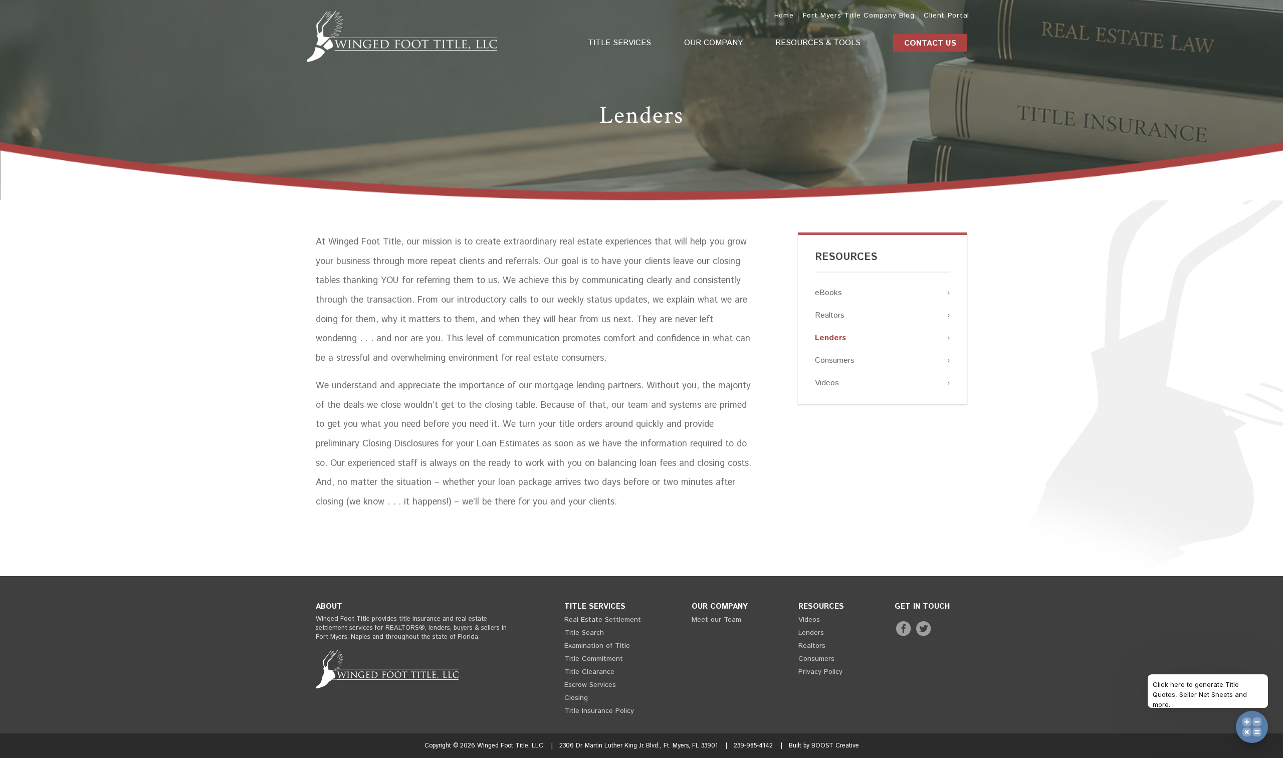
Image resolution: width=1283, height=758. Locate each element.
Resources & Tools (818, 43)
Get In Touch (922, 606)
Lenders (830, 338)
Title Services (619, 43)
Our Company (713, 43)
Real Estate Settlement (602, 620)
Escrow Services (590, 685)
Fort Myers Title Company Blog (859, 16)
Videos (827, 383)
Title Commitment (593, 659)
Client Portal (946, 16)
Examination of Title (597, 646)
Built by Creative (824, 745)
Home (784, 16)
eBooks (828, 293)
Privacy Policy (820, 672)
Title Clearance (589, 672)
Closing (576, 698)
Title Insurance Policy (599, 711)
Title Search (584, 633)
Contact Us (930, 43)
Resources (846, 257)
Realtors (829, 315)
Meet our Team (716, 620)
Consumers (834, 360)
